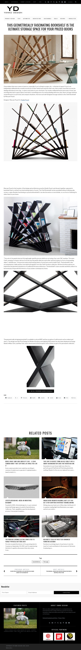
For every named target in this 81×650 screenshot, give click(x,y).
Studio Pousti (25, 100)
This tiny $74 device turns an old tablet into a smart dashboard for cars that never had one (58, 462)
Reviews (62, 18)
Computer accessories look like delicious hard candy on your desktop (22, 570)
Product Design (10, 18)
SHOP (34, 2)
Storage (46, 562)
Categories (14, 2)
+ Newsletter (72, 18)
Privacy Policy (61, 618)
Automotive (26, 18)
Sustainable (47, 18)
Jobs (40, 2)
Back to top (8, 647)
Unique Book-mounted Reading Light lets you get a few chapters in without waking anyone (58, 501)
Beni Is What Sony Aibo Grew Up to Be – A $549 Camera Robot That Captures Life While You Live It (21, 463)
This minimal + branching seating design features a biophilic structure (59, 570)
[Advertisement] (49, 9)
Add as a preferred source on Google (41, 391)
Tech (19, 18)
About (7, 2)
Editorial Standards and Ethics (50, 618)
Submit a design (25, 2)
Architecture (37, 18)
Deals (56, 18)
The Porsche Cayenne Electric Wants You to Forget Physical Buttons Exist (20, 540)
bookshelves (36, 562)
